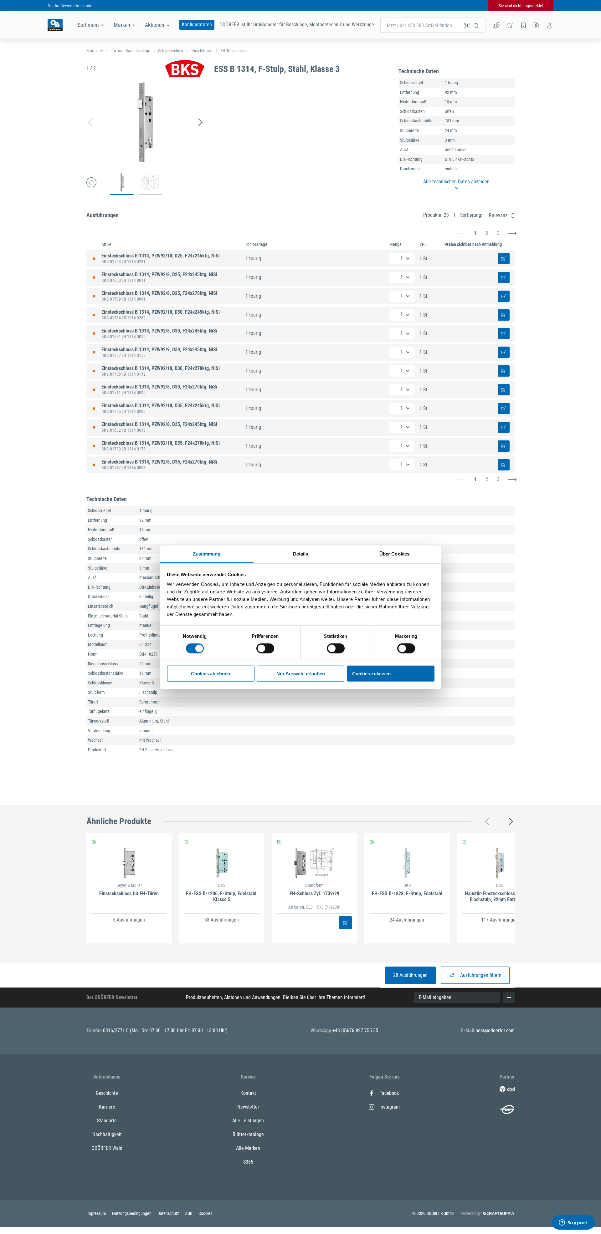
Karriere (107, 1107)
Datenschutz (168, 1213)
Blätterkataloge (248, 1134)
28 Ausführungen (410, 975)
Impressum (96, 1213)
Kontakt (248, 1093)
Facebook (389, 1093)
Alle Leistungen (248, 1121)
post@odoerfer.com (495, 1030)
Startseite (94, 50)
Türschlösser (202, 50)
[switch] (265, 648)
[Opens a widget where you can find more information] (573, 1223)
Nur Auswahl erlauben (300, 673)
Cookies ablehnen (210, 673)
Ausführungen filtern (480, 975)
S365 (248, 1162)
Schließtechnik (170, 50)
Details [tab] (300, 553)
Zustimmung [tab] (207, 553)
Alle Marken (248, 1148)
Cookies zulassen (371, 673)
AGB (189, 1213)
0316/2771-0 (116, 1030)
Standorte (107, 1121)
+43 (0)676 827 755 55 (355, 1030)
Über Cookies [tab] (394, 553)
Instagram (389, 1107)
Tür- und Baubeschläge (130, 50)
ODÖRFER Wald (106, 1148)
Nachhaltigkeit (107, 1134)
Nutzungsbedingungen (132, 1213)
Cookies (205, 1213)
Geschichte (107, 1093)
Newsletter (248, 1107)
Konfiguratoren (197, 25)
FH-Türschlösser (234, 50)
